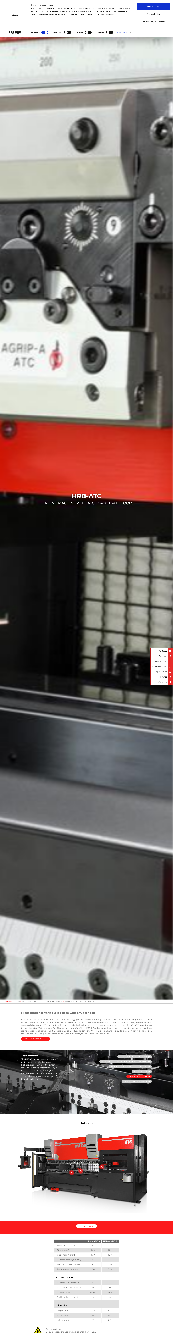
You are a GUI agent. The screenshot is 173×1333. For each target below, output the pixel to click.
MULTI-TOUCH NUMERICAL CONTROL (129, 1066)
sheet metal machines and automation (35, 1001)
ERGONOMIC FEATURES (135, 1081)
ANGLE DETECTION (137, 1076)
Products (16, 1001)
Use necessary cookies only (153, 22)
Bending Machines (56, 1001)
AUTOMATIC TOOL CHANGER (133, 1057)
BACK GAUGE (140, 1071)
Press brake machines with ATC (75, 1001)
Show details (122, 32)
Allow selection (153, 14)
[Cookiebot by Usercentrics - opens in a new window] (15, 32)
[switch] (67, 32)
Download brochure (34, 1039)
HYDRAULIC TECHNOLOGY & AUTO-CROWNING (124, 1061)
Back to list (8, 1001)
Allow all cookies (153, 6)
